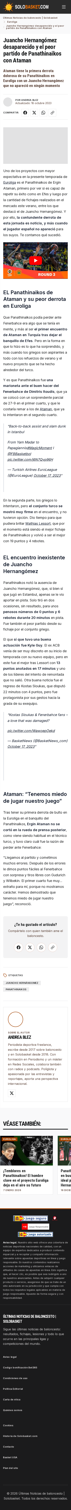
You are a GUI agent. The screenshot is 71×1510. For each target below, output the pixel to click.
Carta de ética (11, 1399)
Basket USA (10, 1457)
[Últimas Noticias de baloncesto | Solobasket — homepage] (25, 7)
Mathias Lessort (38, 523)
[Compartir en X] (34, 112)
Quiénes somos (12, 1410)
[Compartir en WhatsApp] (43, 112)
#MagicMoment (39, 448)
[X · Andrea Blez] (12, 1093)
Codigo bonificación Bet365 (20, 1367)
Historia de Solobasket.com (20, 1436)
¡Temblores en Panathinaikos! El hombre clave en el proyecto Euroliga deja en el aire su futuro (25, 1178)
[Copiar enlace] (52, 112)
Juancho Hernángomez (22, 982)
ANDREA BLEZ (29, 100)
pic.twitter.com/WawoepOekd (31, 731)
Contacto (8, 1446)
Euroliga (9, 182)
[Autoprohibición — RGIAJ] (55, 1218)
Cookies (8, 1425)
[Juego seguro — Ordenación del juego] (30, 1218)
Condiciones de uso (15, 1378)
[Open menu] (64, 7)
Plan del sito (10, 1468)
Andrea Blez (19, 1037)
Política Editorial (13, 1388)
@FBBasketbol (19, 454)
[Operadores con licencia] (35, 1234)
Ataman (46, 409)
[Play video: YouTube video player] (35, 260)
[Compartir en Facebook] (25, 112)
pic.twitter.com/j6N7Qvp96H (30, 460)
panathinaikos (16, 989)
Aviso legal (10, 1356)
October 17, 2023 (47, 476)
